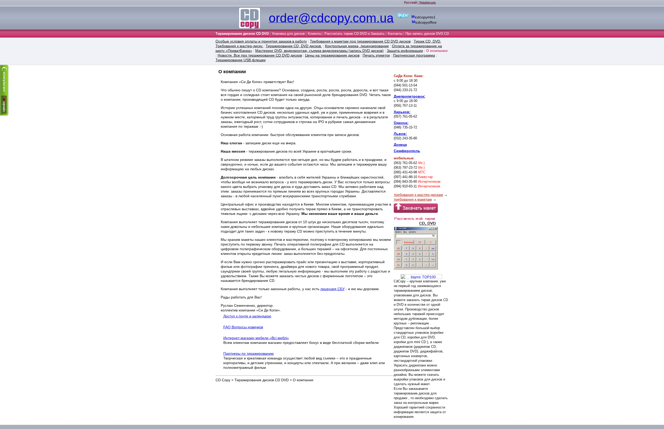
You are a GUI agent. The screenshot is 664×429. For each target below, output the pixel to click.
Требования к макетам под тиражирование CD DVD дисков (360, 41)
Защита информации (405, 51)
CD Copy (223, 380)
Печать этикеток (376, 55)
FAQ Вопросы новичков (243, 327)
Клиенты (314, 34)
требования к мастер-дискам (418, 195)
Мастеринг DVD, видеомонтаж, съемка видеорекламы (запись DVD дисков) (319, 51)
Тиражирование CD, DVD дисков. (294, 46)
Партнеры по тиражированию (248, 353)
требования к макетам (413, 199)
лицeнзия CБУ (332, 289)
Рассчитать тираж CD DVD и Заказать (354, 34)
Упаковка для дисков (288, 34)
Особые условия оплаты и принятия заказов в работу (261, 41)
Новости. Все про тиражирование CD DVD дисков (260, 55)
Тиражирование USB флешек (241, 60)
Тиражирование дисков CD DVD (242, 34)
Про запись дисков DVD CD (427, 34)
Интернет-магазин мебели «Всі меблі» (256, 338)
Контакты (395, 34)
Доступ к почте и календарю (247, 316)
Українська (427, 2)
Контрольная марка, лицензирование (357, 46)
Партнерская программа (414, 55)
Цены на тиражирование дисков (332, 55)
